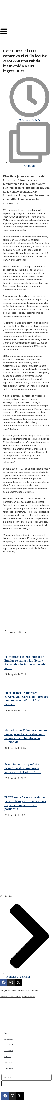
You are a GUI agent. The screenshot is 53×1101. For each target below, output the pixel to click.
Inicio (6, 1033)
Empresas (8, 1068)
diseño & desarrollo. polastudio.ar (17, 996)
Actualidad (29, 165)
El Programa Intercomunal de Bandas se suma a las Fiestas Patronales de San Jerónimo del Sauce (25, 662)
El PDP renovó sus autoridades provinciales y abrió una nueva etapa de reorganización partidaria (25, 803)
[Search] (3, 1083)
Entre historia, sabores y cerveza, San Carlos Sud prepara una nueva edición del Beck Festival (26, 698)
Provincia (8, 1051)
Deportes (8, 1062)
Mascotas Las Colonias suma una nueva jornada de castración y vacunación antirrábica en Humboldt (26, 736)
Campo (7, 1056)
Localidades (9, 1045)
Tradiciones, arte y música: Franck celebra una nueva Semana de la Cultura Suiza (22, 768)
